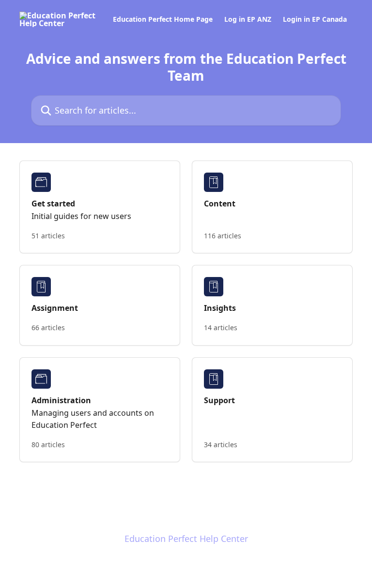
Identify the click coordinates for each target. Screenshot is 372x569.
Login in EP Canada (315, 19)
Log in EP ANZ (247, 19)
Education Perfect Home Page (163, 19)
